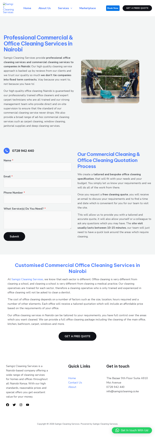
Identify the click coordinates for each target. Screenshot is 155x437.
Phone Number (14, 192)
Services (63, 8)
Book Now (112, 8)
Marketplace (87, 8)
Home (27, 8)
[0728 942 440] (7, 151)
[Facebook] (7, 404)
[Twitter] (14, 404)
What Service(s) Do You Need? (25, 208)
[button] (132, 430)
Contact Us (75, 382)
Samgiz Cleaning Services (27, 279)
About (72, 387)
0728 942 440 (23, 151)
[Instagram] (20, 404)
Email (8, 176)
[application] (70, 8)
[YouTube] (27, 404)
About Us (44, 8)
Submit (14, 236)
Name (8, 160)
